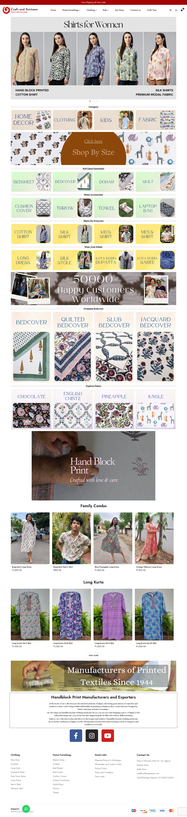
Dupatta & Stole (18, 772)
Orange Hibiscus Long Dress (77, 567)
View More (93, 655)
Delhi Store (141, 769)
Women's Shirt (17, 788)
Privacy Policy (101, 768)
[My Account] (176, 10)
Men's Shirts (16, 784)
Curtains (56, 764)
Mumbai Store (143, 765)
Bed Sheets (58, 768)
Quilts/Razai (58, 784)
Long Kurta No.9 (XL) (53, 643)
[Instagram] (92, 735)
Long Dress (16, 780)
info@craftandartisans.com (148, 773)
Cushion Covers (59, 776)
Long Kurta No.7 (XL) (136, 643)
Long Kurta (15, 768)
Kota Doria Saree (18, 776)
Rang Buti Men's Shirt (156, 567)
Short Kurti (15, 760)
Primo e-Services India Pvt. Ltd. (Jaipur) (153, 760)
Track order (100, 776)
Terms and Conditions (104, 772)
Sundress (15, 764)
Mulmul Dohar (59, 760)
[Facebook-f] (76, 735)
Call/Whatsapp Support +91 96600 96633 (155, 777)
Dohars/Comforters (61, 780)
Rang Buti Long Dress (115, 567)
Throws (56, 788)
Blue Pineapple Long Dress (35, 567)
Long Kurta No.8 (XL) (12, 643)
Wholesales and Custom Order (108, 764)
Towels (56, 792)
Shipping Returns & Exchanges (108, 760)
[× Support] (26, 809)
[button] (13, 58)
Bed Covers (58, 772)
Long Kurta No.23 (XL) (96, 643)
